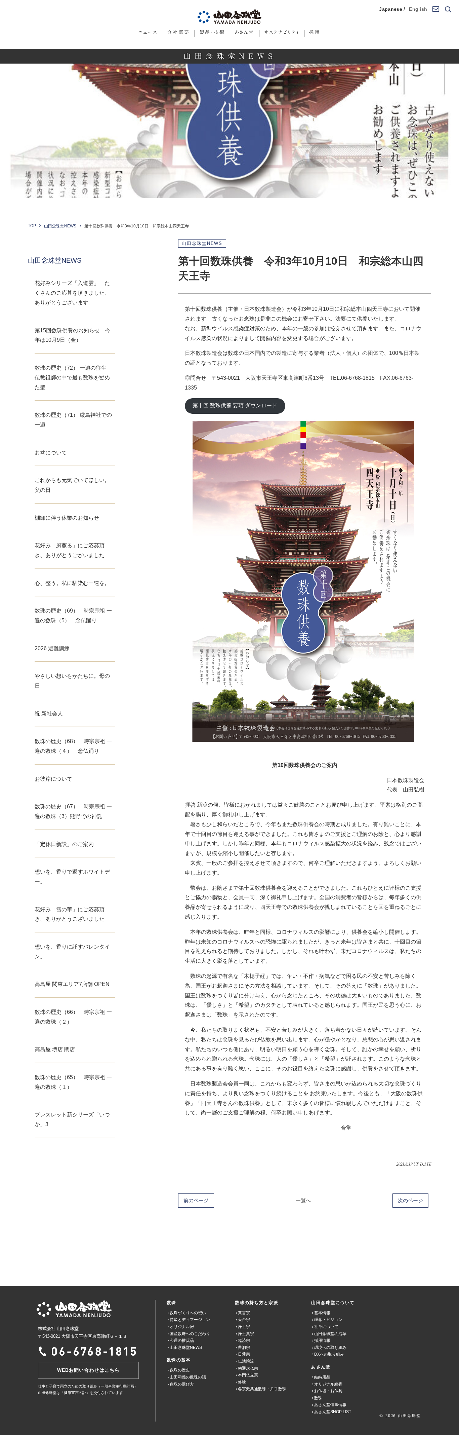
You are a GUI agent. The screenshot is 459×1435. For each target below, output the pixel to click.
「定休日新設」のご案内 (64, 844)
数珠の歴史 (180, 1370)
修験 (242, 1382)
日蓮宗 (244, 1354)
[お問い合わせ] (435, 9)
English (418, 9)
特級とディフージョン (190, 1319)
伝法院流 (246, 1361)
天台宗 (244, 1319)
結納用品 (322, 1377)
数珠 (318, 1398)
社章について (326, 1326)
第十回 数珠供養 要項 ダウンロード (235, 405)
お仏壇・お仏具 (328, 1391)
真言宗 (244, 1313)
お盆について (51, 452)
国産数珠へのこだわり (190, 1333)
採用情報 (322, 1340)
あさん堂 (244, 32)
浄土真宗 (246, 1333)
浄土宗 (244, 1326)
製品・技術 (212, 32)
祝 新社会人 (49, 713)
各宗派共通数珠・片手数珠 (262, 1389)
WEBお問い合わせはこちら (88, 1370)
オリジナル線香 (328, 1384)
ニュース (147, 32)
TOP (32, 225)
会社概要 (178, 32)
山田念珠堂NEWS (60, 226)
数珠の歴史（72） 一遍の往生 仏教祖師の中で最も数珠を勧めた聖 (73, 377)
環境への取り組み (330, 1347)
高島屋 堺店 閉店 (55, 1049)
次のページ (410, 1200)
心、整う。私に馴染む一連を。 (72, 583)
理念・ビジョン (328, 1319)
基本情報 (322, 1313)
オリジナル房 (182, 1326)
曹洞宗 (244, 1347)
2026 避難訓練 (52, 648)
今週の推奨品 (182, 1340)
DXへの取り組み (329, 1354)
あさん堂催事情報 (330, 1404)
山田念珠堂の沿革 (330, 1333)
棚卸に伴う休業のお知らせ (67, 518)
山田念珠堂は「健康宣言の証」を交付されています (80, 1393)
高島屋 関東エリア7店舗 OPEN (72, 984)
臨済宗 (244, 1340)
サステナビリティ (281, 32)
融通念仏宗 (248, 1368)
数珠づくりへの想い (188, 1313)
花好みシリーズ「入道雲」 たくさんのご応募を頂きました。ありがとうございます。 (72, 292)
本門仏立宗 (248, 1375)
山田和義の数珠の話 (188, 1377)
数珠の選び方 (182, 1384)
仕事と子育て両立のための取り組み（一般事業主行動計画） (88, 1386)
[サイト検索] (447, 9)
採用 (315, 32)
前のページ (196, 1200)
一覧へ (303, 1200)
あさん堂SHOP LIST (332, 1411)
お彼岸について (53, 779)
